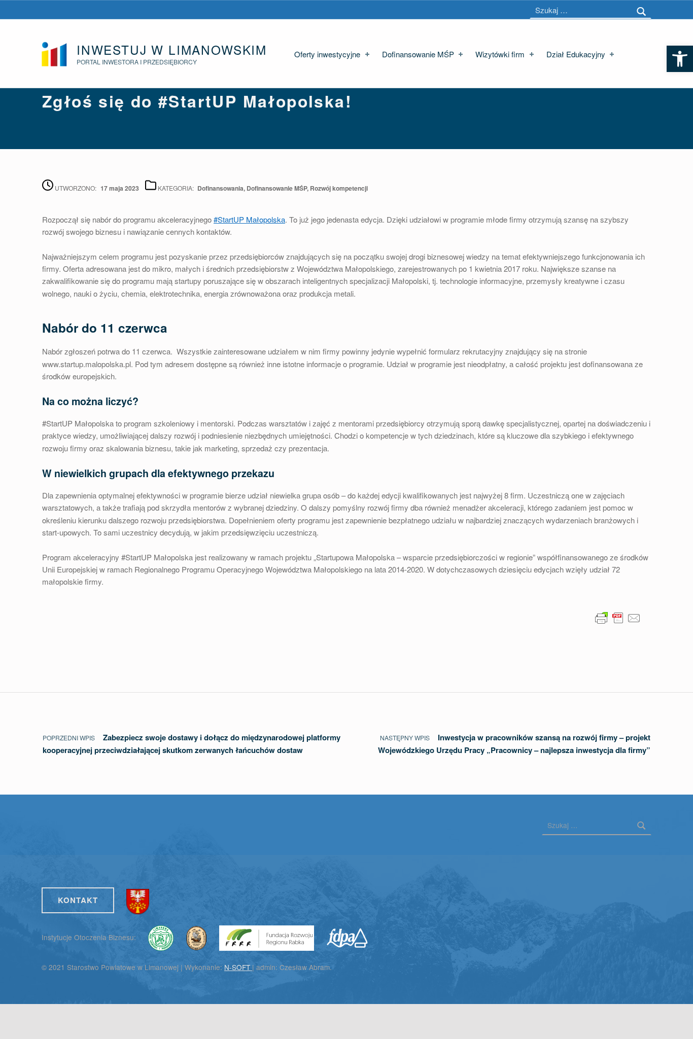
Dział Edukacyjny (575, 54)
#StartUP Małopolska (249, 219)
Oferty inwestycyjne (327, 54)
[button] (680, 59)
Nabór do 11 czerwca (104, 327)
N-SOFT (238, 967)
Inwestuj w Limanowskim (172, 49)
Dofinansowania (220, 188)
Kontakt (78, 900)
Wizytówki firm (500, 54)
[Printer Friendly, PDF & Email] (618, 617)
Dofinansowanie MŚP (418, 54)
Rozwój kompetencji (339, 188)
